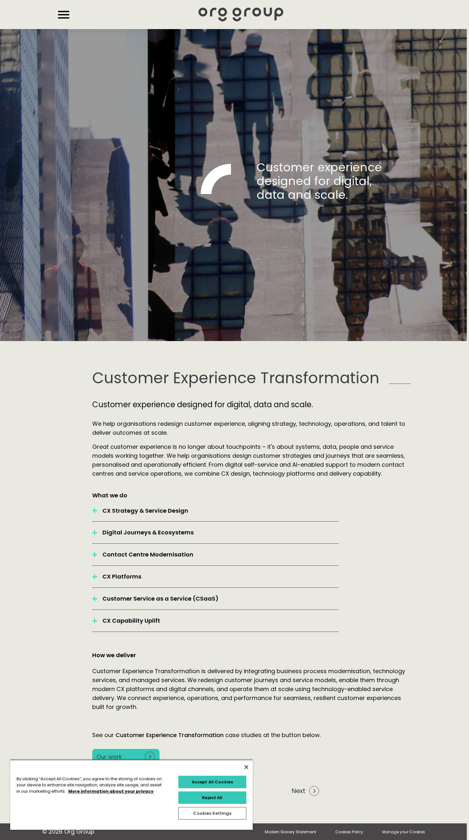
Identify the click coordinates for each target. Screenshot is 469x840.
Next (298, 790)
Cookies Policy (349, 832)
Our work (109, 757)
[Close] (246, 767)
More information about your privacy (110, 791)
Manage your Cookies (403, 832)
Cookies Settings (212, 813)
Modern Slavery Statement (290, 832)
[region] (131, 794)
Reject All (212, 798)
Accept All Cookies (212, 782)
